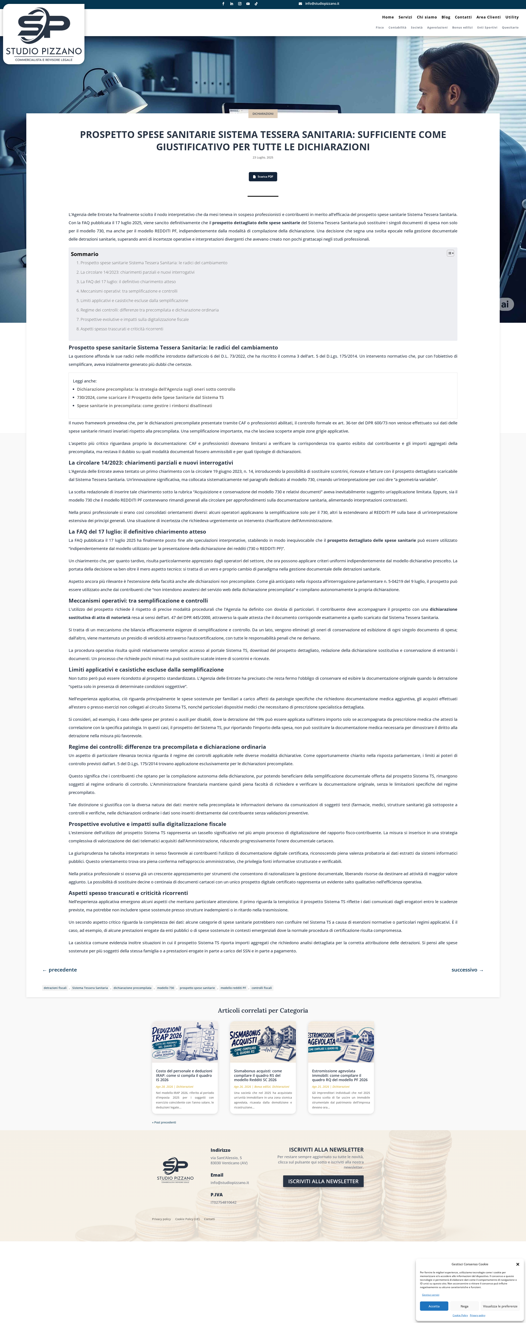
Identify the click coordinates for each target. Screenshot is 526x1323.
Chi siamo (427, 18)
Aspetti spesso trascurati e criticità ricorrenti (122, 329)
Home (388, 18)
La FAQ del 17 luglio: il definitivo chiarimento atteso (128, 281)
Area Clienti (488, 18)
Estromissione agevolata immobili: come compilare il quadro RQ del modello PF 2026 (340, 1075)
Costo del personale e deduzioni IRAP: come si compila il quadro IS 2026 (184, 1075)
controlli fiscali (262, 988)
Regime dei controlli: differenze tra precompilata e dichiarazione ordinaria (150, 310)
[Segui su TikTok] (256, 3)
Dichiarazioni (263, 114)
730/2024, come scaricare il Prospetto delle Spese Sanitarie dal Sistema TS (150, 397)
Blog (446, 18)
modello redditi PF (233, 988)
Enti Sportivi (487, 27)
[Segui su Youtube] (248, 3)
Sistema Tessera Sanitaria (90, 988)
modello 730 (165, 988)
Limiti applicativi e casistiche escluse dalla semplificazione (134, 300)
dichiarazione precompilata (132, 988)
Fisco (380, 27)
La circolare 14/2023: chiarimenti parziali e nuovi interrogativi (138, 272)
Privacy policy (477, 1315)
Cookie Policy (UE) (187, 1219)
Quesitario (510, 27)
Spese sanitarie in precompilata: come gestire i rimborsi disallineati (144, 405)
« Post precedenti (164, 1122)
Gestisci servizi (430, 1295)
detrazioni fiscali (55, 988)
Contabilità (397, 27)
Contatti (463, 18)
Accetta (434, 1306)
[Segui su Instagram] (239, 3)
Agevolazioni (437, 27)
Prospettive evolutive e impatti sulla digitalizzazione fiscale (135, 319)
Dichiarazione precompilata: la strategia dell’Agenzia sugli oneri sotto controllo (156, 389)
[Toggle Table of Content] (448, 253)
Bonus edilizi (462, 27)
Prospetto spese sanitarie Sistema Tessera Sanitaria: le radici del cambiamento (154, 262)
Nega (464, 1306)
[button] (518, 1264)
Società (417, 27)
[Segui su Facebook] (223, 3)
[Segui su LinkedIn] (231, 3)
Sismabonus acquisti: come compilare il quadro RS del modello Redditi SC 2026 (258, 1075)
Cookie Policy (460, 1315)
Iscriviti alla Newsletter (323, 1181)
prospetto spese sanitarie (197, 988)
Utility (512, 18)
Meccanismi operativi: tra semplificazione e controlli (129, 291)
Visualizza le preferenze (500, 1306)
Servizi (405, 18)
